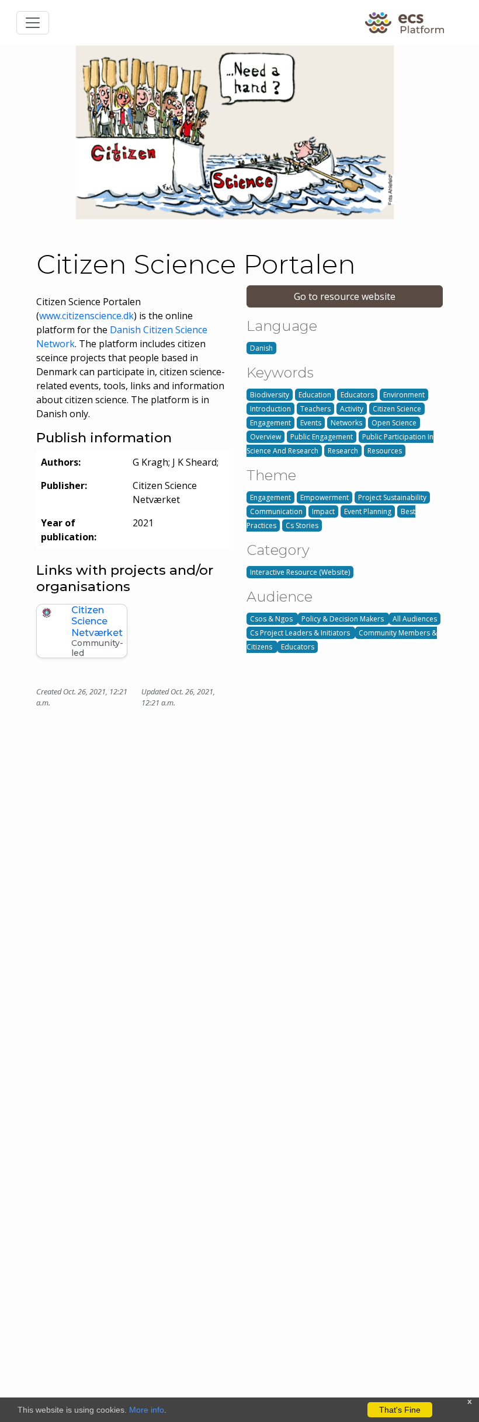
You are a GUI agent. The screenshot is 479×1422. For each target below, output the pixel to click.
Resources (384, 451)
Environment (404, 395)
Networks (346, 423)
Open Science (394, 423)
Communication (276, 511)
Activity (351, 409)
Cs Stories (302, 525)
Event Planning (367, 511)
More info (146, 1409)
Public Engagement (321, 437)
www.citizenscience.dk (86, 315)
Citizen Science (397, 409)
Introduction (270, 409)
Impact (323, 511)
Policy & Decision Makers (343, 619)
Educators (357, 395)
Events (310, 423)
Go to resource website (344, 296)
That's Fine (400, 1409)
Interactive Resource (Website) (300, 572)
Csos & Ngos (272, 619)
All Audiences (415, 619)
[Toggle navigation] (32, 22)
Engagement (270, 423)
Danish (261, 348)
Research (343, 451)
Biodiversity (269, 395)
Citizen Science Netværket (97, 621)
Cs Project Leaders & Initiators (301, 633)
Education (314, 395)
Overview (265, 437)
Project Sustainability (392, 497)
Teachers (315, 409)
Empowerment (324, 497)
